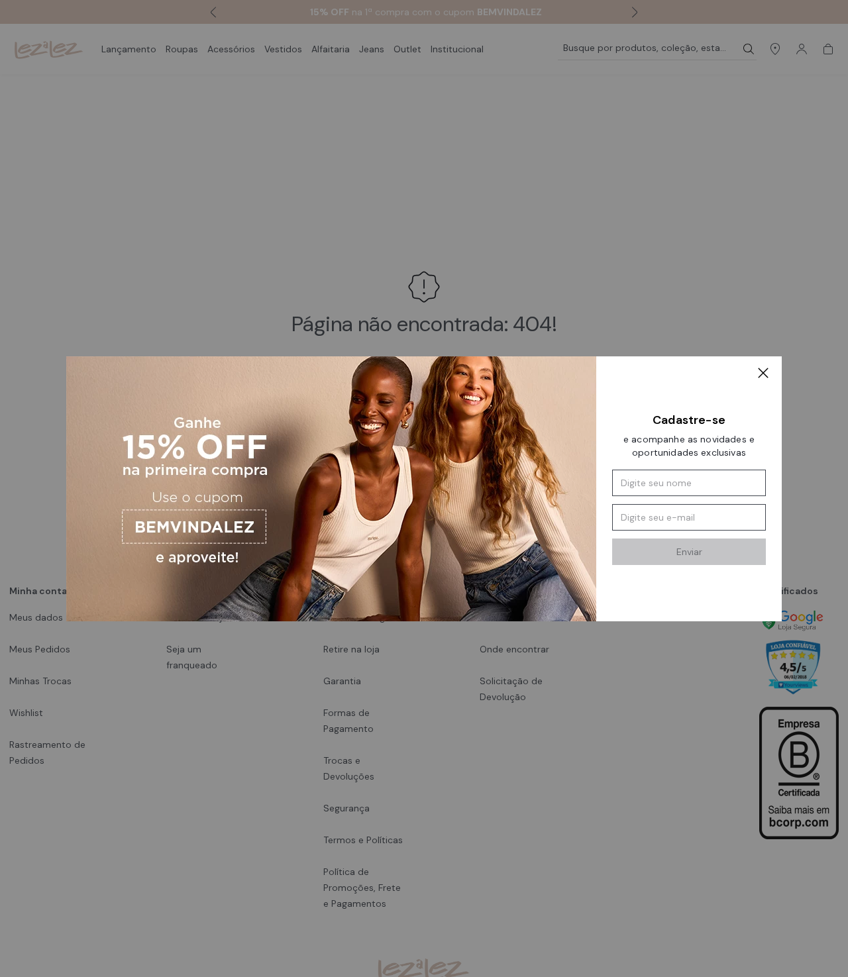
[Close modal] (763, 375)
